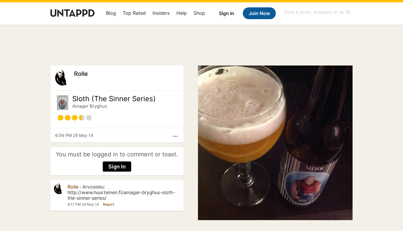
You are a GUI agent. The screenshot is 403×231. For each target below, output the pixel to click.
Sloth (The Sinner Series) (114, 98)
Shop (199, 13)
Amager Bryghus (89, 106)
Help (181, 13)
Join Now (259, 13)
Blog (111, 13)
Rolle (81, 73)
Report (108, 204)
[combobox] (318, 12)
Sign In (226, 13)
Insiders (161, 13)
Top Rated (134, 13)
